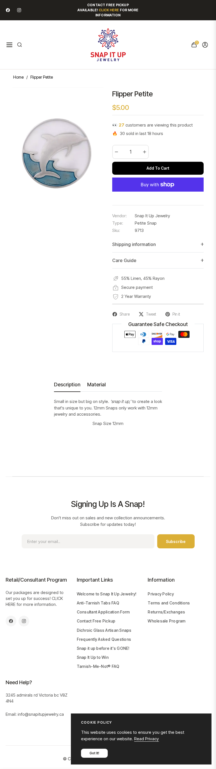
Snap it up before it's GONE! (103, 648)
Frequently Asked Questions (104, 639)
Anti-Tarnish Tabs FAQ (98, 602)
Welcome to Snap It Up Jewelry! (107, 593)
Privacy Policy (161, 593)
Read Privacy (146, 738)
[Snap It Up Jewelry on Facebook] (8, 10)
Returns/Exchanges (166, 612)
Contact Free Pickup (96, 621)
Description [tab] (67, 384)
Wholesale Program (166, 621)
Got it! (94, 753)
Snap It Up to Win (93, 657)
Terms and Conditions (169, 602)
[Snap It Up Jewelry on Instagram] (19, 10)
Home (18, 77)
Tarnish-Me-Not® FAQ (98, 666)
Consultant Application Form (103, 612)
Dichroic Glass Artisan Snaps (104, 630)
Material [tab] (96, 384)
